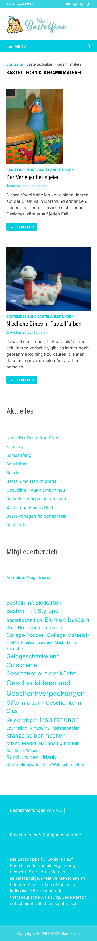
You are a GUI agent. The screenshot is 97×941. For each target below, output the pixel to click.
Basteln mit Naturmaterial (31, 481)
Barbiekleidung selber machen (36, 498)
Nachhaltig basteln (59, 743)
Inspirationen (59, 720)
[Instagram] (82, 3)
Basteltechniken (24, 620)
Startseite (14, 64)
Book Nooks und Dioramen (34, 627)
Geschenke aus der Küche (41, 673)
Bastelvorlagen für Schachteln (36, 516)
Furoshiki (15, 648)
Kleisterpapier (65, 728)
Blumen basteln (66, 619)
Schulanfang (18, 455)
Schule (13, 472)
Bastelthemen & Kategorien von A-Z (46, 834)
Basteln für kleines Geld (29, 507)
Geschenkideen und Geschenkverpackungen (45, 688)
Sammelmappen (23, 764)
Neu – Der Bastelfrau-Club (32, 437)
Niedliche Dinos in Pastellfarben (43, 323)
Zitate (79, 764)
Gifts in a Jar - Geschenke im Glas (44, 706)
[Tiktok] (88, 3)
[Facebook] (63, 3)
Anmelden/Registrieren (29, 577)
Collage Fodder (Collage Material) (47, 635)
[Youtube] (68, 3)
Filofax (12, 642)
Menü (20, 46)
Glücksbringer (21, 720)
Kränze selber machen (35, 735)
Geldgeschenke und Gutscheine (33, 660)
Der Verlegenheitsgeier (32, 177)
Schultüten (17, 463)
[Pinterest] (75, 3)
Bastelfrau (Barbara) (31, 186)
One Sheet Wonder (23, 750)
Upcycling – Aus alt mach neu (35, 490)
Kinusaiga (16, 446)
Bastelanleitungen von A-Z (36, 810)
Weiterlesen (24, 226)
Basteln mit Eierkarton (33, 602)
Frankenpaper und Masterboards (50, 642)
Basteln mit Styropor (33, 610)
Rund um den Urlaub (31, 757)
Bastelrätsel (18, 524)
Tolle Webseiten (57, 764)
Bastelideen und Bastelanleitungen (40, 170)
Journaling (16, 728)
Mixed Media (21, 743)
